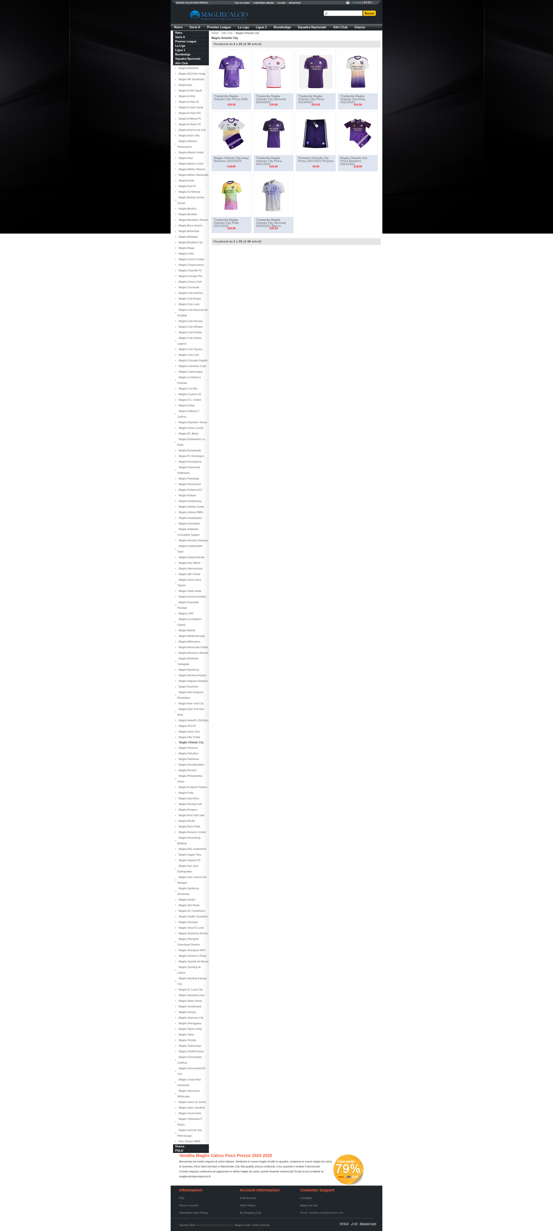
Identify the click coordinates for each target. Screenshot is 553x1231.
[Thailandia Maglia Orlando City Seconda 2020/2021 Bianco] (273, 195)
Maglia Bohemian (188, 231)
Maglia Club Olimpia (190, 326)
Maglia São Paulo (188, 905)
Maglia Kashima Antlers (191, 596)
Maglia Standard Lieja (191, 995)
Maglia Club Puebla (189, 332)
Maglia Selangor (187, 922)
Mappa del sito (309, 1205)
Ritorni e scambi (188, 1205)
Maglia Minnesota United (192, 647)
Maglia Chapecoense (190, 264)
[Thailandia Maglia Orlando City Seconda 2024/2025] (273, 71)
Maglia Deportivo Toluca (192, 422)
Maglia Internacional (190, 568)
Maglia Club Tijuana (189, 349)
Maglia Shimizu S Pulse (192, 955)
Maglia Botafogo (187, 236)
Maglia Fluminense (189, 484)
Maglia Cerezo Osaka (190, 259)
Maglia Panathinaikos (190, 764)
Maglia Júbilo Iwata (189, 591)
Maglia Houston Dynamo (192, 540)
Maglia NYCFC (186, 726)
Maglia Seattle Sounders (192, 916)
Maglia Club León (188, 304)
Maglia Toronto (186, 1040)
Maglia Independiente (190, 557)
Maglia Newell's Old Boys (192, 720)
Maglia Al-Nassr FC (189, 124)
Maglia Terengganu (189, 1023)
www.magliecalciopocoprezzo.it (214, 1225)
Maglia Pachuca (187, 747)
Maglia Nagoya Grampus (192, 681)
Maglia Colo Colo (188, 354)
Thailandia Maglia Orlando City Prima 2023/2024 (311, 99)
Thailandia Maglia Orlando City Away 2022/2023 (352, 99)
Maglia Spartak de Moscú (192, 961)
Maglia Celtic (185, 253)
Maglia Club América (190, 293)
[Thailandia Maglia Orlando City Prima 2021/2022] (273, 133)
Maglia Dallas (186, 405)
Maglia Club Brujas (189, 298)
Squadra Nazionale (312, 27)
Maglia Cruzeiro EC (189, 394)
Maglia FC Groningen (190, 456)
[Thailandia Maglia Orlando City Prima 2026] (231, 71)
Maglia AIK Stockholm (190, 79)
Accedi (281, 3)
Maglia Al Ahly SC (188, 101)
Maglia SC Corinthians (191, 910)
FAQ (181, 1198)
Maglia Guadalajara (189, 517)
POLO (179, 1150)
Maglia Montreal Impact (191, 675)
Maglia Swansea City (190, 1017)
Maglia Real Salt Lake (191, 815)
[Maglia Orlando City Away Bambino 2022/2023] (231, 133)
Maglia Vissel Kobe (189, 1113)
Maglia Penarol (187, 770)
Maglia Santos (186, 899)
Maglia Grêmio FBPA (190, 512)
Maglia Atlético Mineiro (191, 169)
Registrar (295, 3)
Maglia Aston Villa (188, 135)
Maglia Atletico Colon (190, 163)
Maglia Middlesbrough (191, 636)
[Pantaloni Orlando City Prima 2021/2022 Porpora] (315, 133)
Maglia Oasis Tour (188, 731)
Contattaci (306, 1198)
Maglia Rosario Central (191, 832)
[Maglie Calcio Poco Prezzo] (240, 15)
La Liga (243, 27)
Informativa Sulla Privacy (193, 1212)
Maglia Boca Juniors (190, 225)
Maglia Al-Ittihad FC (189, 118)
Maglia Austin (185, 180)
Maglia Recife (186, 820)
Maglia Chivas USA (189, 281)
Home (215, 33)
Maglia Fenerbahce (189, 461)
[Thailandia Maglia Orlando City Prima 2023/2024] (315, 71)
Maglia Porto (185, 792)
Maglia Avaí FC (186, 186)
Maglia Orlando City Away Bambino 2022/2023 (231, 159)
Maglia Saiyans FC (189, 860)
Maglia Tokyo (185, 1034)
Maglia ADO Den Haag (191, 73)
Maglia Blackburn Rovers (192, 219)
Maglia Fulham (186, 495)
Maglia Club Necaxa (190, 321)
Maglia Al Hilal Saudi (190, 107)
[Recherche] (369, 13)
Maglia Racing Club (189, 804)
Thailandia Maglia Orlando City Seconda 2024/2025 (271, 99)
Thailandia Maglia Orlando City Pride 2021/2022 (226, 223)
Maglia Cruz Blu (187, 388)
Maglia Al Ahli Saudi (189, 90)
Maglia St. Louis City (190, 989)
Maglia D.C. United (189, 399)
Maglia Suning (186, 1012)
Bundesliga (282, 27)
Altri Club (340, 27)
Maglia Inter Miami (188, 562)
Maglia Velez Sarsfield (191, 1107)
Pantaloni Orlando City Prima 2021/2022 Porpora (316, 159)
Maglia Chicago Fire (189, 276)
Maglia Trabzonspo (189, 1045)
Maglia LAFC (185, 613)
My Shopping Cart (250, 1212)
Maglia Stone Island (189, 1000)
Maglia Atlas (185, 158)
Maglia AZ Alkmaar (188, 191)
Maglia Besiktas (187, 214)
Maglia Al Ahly (186, 96)
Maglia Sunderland (189, 1006)
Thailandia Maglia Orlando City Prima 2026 (231, 97)
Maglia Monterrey (188, 669)
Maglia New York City (190, 703)
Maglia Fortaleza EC (190, 489)
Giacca (359, 27)
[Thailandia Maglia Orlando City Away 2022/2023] (358, 71)
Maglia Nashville (187, 686)
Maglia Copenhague (190, 371)
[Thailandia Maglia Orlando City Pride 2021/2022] (231, 195)
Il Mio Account (248, 1198)
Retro (178, 27)
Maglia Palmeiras (188, 759)
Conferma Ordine (263, 3)
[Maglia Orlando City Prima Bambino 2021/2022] (358, 133)
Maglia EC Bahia (188, 433)
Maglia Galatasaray (189, 501)
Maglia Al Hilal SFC (189, 113)
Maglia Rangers (187, 809)
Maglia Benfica (186, 208)
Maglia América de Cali (191, 129)
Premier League (219, 27)
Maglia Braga (185, 248)
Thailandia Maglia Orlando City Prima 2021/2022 (269, 161)
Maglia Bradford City (190, 242)
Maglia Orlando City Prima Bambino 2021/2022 (353, 161)
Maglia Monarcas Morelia (192, 652)
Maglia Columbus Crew (191, 366)
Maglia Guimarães (188, 523)
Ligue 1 (261, 27)
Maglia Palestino (187, 753)
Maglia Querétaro (188, 798)
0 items (357, 3)
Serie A (194, 27)
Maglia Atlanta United (190, 152)
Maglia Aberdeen (188, 68)
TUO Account (242, 3)
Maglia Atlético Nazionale (192, 174)
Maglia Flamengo (188, 478)
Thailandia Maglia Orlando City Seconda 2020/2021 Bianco (271, 223)
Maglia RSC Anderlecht (191, 849)
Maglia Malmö (186, 630)
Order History (247, 1205)
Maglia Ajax (184, 85)
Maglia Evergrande (189, 450)
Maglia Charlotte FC (189, 270)
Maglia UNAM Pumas (190, 1051)
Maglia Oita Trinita (188, 737)
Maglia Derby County (190, 428)
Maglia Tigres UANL (189, 1029)
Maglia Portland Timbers (192, 787)
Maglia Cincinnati (188, 287)
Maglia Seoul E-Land (190, 927)
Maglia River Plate (188, 826)
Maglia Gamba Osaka (190, 506)
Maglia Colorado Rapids (192, 360)
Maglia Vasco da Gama (191, 1102)
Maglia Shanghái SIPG (191, 950)
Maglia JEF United (188, 574)
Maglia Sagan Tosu (189, 854)
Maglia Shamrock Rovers (192, 933)
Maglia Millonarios (188, 641)
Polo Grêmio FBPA (188, 1141)
